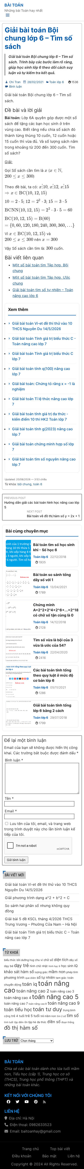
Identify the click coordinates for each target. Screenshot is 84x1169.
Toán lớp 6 (56, 82)
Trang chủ (30, 1148)
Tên (9, 798)
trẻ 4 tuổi (17, 1016)
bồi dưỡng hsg (25, 960)
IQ (76, 966)
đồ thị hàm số (21, 1027)
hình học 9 (54, 966)
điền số (53, 1021)
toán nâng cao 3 (62, 991)
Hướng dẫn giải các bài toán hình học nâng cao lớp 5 (41, 505)
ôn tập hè (30, 1022)
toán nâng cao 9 (64, 1003)
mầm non (57, 971)
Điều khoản (21, 1156)
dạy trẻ (21, 965)
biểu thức (10, 960)
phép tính (72, 972)
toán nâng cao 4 (17, 998)
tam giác (61, 977)
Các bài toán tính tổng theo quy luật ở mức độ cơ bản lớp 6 (53, 675)
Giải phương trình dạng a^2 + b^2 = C (37, 897)
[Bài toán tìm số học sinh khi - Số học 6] (18, 553)
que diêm (30, 977)
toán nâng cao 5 (55, 997)
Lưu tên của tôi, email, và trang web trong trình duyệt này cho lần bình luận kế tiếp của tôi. (39, 829)
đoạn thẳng (67, 1022)
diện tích (61, 960)
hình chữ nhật (39, 966)
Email (11, 811)
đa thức (41, 1022)
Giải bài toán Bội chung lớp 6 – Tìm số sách (38, 38)
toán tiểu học (18, 1009)
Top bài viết (60, 1148)
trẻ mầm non (48, 1016)
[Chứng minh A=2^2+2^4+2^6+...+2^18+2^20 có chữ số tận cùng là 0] (18, 616)
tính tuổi (8, 1022)
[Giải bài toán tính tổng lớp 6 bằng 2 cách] (18, 713)
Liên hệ (74, 1156)
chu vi (39, 960)
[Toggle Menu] (7, 16)
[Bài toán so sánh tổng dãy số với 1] (18, 583)
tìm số (73, 1015)
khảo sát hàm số (19, 971)
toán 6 (37, 484)
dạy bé (8, 966)
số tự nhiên (46, 977)
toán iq (29, 984)
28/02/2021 (35, 82)
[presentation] (46, 170)
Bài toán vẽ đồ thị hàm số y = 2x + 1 (53, 516)
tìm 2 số (61, 1016)
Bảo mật (49, 1156)
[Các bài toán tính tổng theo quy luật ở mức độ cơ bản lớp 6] (18, 681)
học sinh (67, 966)
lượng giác (41, 972)
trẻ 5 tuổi (32, 1016)
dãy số (73, 960)
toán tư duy (47, 1009)
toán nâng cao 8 (38, 1003)
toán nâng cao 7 (16, 1003)
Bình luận (15, 86)
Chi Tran (15, 82)
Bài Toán (13, 5)
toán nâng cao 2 (32, 991)
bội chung (24, 484)
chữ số (48, 960)
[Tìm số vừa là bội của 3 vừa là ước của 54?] (18, 648)
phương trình (14, 978)
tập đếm (19, 1022)
